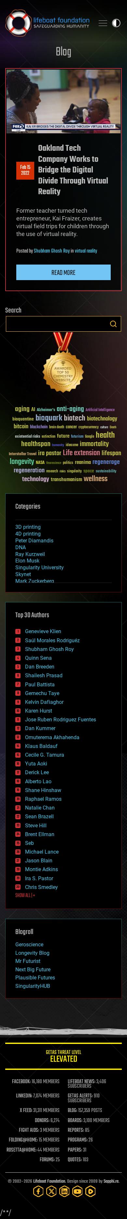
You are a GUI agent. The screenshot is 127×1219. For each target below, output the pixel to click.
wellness (95, 479)
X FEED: (26, 1111)
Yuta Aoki (36, 764)
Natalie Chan (40, 808)
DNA (20, 547)
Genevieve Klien (43, 631)
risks (62, 471)
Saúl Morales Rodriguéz (52, 640)
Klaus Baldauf (41, 746)
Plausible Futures (35, 978)
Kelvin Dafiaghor (44, 702)
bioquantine (23, 419)
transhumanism (66, 480)
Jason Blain (38, 861)
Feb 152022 (25, 170)
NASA (40, 463)
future (63, 436)
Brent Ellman (39, 834)
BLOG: (72, 1111)
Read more (63, 272)
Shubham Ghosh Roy (52, 251)
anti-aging (70, 409)
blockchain (39, 427)
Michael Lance (42, 852)
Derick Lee (37, 772)
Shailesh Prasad (44, 675)
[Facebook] (38, 1191)
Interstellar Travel (22, 454)
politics (68, 463)
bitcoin (21, 426)
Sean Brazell (39, 816)
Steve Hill (36, 826)
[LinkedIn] (64, 1191)
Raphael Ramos (43, 799)
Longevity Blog (32, 953)
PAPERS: (75, 1150)
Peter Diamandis (34, 541)
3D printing (28, 527)
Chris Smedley (41, 887)
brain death (56, 427)
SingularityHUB (32, 986)
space (88, 471)
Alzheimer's (46, 410)
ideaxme (72, 445)
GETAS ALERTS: (80, 1096)
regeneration (29, 470)
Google (89, 437)
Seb (29, 843)
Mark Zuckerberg (34, 581)
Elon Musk (27, 561)
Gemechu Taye (42, 693)
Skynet (23, 574)
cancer (71, 427)
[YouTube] (77, 1191)
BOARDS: (75, 1121)
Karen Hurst (38, 711)
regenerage (106, 462)
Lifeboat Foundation (49, 1181)
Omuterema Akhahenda (52, 737)
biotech (74, 418)
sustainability (106, 471)
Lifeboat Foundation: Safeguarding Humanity (47, 23)
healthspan (35, 444)
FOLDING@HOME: (23, 1140)
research (52, 471)
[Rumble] (90, 1191)
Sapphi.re (111, 1181)
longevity (22, 462)
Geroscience (29, 944)
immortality (94, 444)
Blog (63, 52)
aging (22, 409)
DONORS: (42, 1121)
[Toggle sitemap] (103, 23)
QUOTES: (75, 1160)
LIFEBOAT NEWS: (81, 1082)
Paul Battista (40, 684)
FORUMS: (47, 1160)
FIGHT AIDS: (29, 1130)
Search (113, 324)
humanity (58, 445)
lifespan (111, 453)
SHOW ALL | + (25, 896)
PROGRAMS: (78, 1140)
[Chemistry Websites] (63, 364)
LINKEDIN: (24, 1096)
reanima (83, 462)
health (105, 435)
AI (33, 410)
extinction (48, 437)
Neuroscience (53, 463)
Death (113, 427)
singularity (74, 471)
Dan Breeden (39, 667)
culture (104, 427)
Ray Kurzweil (30, 554)
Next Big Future (32, 969)
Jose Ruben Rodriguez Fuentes (60, 719)
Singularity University (39, 567)
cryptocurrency (88, 427)
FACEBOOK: (21, 1082)
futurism (77, 437)
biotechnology (102, 419)
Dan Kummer (40, 728)
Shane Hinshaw (43, 790)
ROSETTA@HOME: (21, 1150)
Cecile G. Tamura (44, 755)
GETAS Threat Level (63, 1057)
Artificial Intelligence (100, 410)
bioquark (48, 418)
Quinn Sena (38, 658)
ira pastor (49, 453)
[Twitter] (51, 1191)
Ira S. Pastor (39, 878)
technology (35, 479)
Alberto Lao (38, 781)
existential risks (27, 436)
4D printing (28, 534)
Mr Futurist (27, 961)
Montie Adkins (41, 869)
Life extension (81, 453)
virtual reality (86, 251)
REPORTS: (76, 1130)
